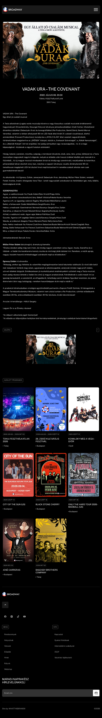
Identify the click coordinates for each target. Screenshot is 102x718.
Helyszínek (8, 640)
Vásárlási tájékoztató (63, 657)
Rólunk (7, 663)
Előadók (7, 652)
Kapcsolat (58, 634)
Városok (7, 646)
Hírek (6, 657)
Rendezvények (10, 634)
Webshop (8, 669)
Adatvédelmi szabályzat (64, 646)
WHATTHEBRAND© (17, 709)
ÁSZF (56, 652)
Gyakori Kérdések (61, 640)
